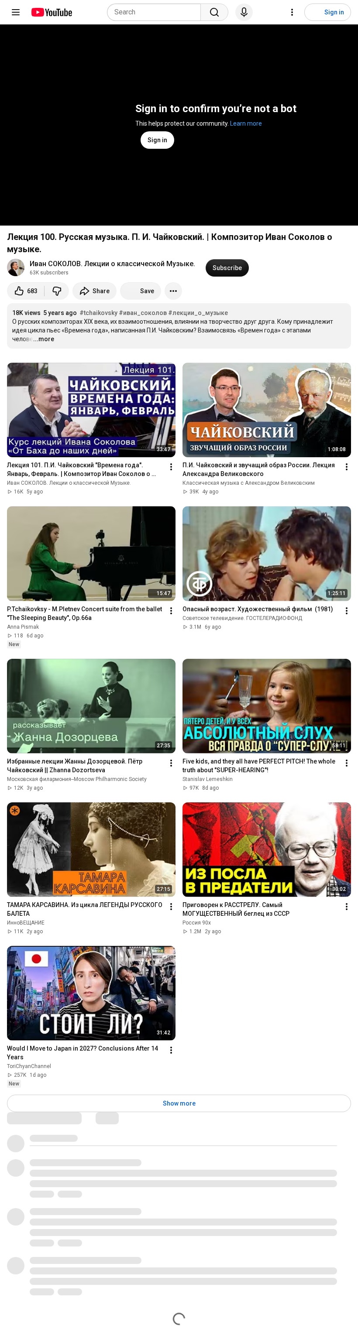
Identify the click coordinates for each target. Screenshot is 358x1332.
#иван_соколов (143, 312)
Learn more (246, 123)
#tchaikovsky (98, 312)
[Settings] (292, 12)
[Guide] (15, 12)
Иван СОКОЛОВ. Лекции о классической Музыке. (112, 264)
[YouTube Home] (51, 12)
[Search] (214, 12)
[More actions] (173, 291)
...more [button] (43, 339)
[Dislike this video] (57, 291)
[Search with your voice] (244, 12)
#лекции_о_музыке (198, 312)
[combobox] (156, 12)
